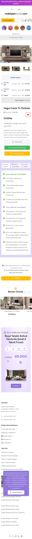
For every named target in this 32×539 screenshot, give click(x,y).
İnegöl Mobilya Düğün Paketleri (11, 497)
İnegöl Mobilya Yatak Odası (10, 506)
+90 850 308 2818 (9, 429)
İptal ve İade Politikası (8, 462)
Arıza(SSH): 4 (7, 443)
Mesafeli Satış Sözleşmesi (9, 456)
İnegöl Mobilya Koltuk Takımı (10, 509)
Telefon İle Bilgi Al (18, 153)
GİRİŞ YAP (17, 278)
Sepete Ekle (18, 142)
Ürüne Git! (16, 386)
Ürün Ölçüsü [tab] (25, 165)
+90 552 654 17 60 (9, 420)
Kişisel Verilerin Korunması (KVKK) (12, 469)
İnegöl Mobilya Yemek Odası (10, 500)
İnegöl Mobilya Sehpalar (9, 522)
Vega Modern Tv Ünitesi (12, 311)
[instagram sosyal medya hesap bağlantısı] (12, 536)
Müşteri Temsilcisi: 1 (9, 433)
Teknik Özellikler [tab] (5, 165)
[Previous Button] (3, 55)
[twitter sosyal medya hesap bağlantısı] (15, 536)
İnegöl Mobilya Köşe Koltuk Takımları (13, 513)
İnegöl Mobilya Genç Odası (10, 525)
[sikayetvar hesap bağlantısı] (21, 536)
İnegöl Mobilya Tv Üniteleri (9, 518)
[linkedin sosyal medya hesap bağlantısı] (18, 536)
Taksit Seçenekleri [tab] (15, 165)
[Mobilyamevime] (10, 37)
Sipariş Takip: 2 (8, 436)
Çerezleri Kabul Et (17, 492)
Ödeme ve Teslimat (7, 452)
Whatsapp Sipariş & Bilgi (18, 147)
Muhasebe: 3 (6, 439)
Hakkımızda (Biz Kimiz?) (8, 466)
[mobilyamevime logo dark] (16, 13)
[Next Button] (28, 55)
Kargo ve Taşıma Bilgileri (9, 459)
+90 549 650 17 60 (9, 416)
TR (19, 9)
